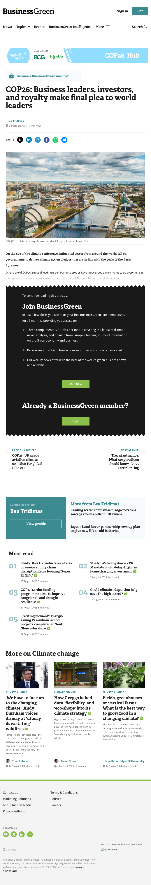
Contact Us (10, 793)
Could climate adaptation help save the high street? (114, 592)
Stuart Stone (20, 761)
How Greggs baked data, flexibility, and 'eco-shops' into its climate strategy (74, 705)
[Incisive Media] (10, 849)
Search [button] (137, 27)
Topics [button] (21, 27)
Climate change (16, 692)
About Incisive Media (17, 805)
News (7, 27)
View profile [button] (36, 524)
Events (39, 27)
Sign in (122, 11)
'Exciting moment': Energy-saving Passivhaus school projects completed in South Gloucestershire (42, 622)
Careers (55, 805)
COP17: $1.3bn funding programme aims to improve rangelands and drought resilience (43, 596)
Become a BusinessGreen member (43, 76)
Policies (55, 799)
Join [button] (140, 11)
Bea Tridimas (16, 121)
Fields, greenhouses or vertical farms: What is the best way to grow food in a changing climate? (124, 708)
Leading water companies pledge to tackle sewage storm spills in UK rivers (103, 512)
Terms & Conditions (64, 793)
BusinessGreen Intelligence (70, 27)
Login (76, 421)
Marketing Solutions (17, 799)
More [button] (100, 27)
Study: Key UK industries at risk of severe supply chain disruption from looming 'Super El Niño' (46, 569)
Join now (75, 384)
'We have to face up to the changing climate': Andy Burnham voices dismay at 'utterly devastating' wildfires (25, 713)
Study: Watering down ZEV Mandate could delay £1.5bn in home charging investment (113, 567)
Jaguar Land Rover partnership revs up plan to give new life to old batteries (105, 529)
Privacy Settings (14, 811)
